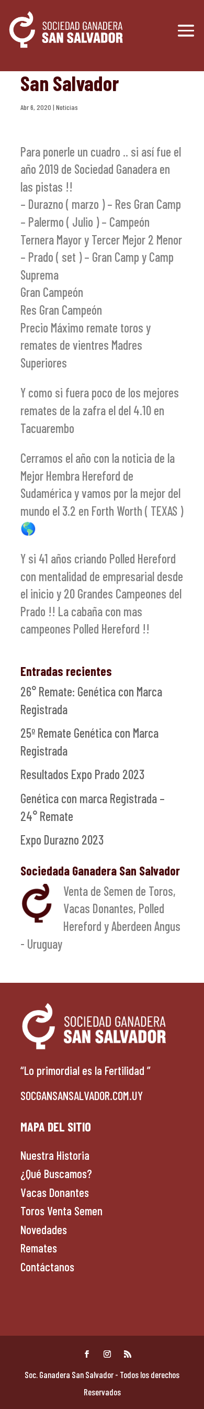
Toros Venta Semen (61, 1210)
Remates (38, 1247)
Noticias (67, 107)
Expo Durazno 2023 (62, 839)
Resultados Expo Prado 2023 (82, 774)
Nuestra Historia (54, 1155)
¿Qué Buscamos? (56, 1173)
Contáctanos (47, 1266)
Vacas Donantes (54, 1192)
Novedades (43, 1229)
